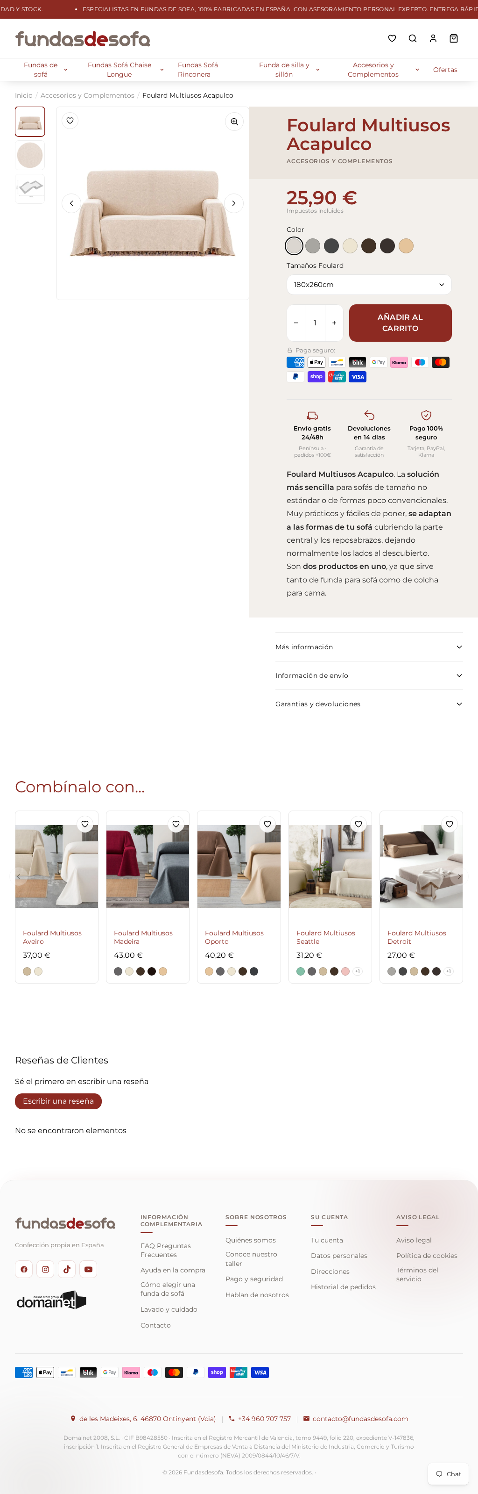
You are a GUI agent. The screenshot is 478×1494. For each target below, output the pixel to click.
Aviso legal (414, 1240)
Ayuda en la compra (173, 1270)
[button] (27, 971)
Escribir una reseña (58, 1101)
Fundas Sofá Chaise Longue (119, 70)
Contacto (156, 1325)
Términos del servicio (417, 1274)
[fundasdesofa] (82, 38)
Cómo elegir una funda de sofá (168, 1289)
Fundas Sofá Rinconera (198, 70)
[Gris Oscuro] (331, 245)
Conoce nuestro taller (251, 1258)
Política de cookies (426, 1255)
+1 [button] (357, 971)
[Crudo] (294, 245)
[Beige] (406, 245)
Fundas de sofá (40, 70)
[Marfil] (350, 245)
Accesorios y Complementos (373, 70)
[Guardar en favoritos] (70, 120)
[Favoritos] (392, 38)
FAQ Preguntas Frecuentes (166, 1250)
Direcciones (330, 1271)
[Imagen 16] (30, 189)
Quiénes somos (250, 1240)
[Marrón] (368, 245)
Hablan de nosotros (257, 1295)
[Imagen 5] (30, 121)
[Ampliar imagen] (234, 121)
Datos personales (339, 1255)
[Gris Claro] (312, 245)
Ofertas (445, 69)
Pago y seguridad (254, 1279)
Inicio (24, 95)
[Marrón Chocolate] (387, 245)
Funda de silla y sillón (284, 70)
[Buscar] (412, 38)
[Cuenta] (433, 38)
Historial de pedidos (343, 1287)
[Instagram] (45, 1269)
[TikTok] (67, 1269)
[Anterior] (71, 203)
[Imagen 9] (30, 155)
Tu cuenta (327, 1240)
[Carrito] (453, 38)
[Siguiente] (234, 203)
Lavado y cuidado (169, 1309)
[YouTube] (88, 1269)
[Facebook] (24, 1269)
